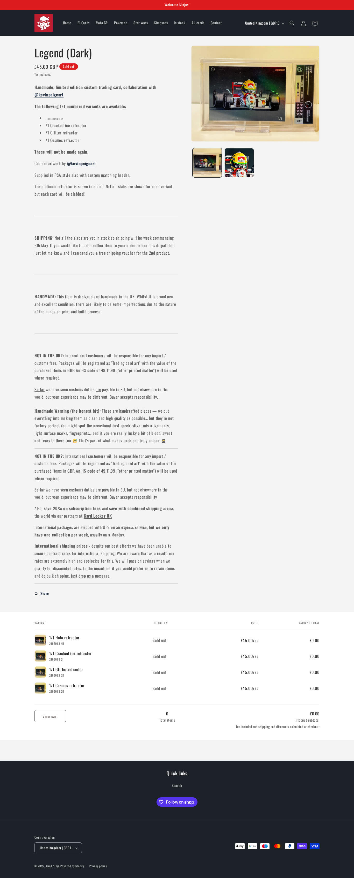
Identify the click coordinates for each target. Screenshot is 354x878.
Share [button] (44, 593)
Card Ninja (53, 866)
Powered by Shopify (72, 866)
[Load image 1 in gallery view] (207, 162)
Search (177, 785)
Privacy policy (98, 866)
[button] (292, 23)
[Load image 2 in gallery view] (239, 162)
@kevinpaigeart (48, 95)
